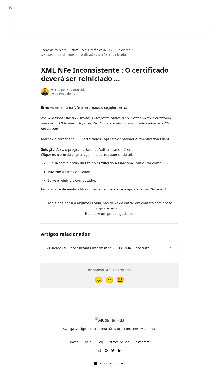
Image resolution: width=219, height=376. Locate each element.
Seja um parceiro (195, 6)
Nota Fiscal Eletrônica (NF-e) (92, 50)
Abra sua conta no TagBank (146, 6)
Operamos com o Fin (112, 363)
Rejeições (123, 50)
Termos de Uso (118, 342)
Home (74, 342)
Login (87, 342)
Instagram (141, 342)
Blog (174, 6)
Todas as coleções (54, 50)
